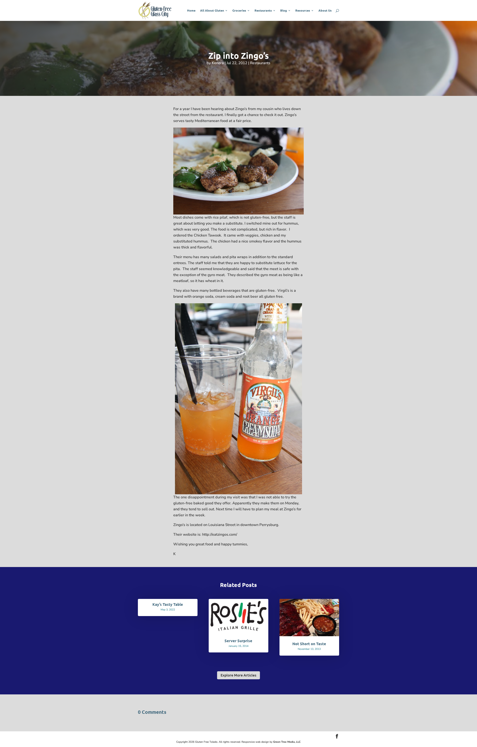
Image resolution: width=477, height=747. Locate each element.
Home (191, 10)
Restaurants (263, 10)
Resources (302, 10)
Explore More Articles (238, 675)
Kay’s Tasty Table (167, 604)
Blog (283, 10)
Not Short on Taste (309, 643)
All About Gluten (212, 10)
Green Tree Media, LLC (287, 742)
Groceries (239, 10)
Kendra (218, 62)
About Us (325, 10)
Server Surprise (238, 640)
